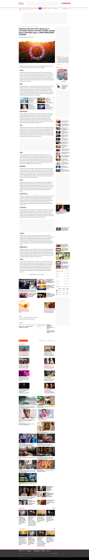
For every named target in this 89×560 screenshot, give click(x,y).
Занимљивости (44, 8)
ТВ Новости (55, 8)
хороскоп (20, 317)
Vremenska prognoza (59, 271)
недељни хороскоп (26, 317)
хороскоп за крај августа (34, 317)
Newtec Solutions (64, 558)
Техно (49, 8)
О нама (51, 553)
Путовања (36, 8)
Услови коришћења (55, 553)
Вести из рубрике (22, 528)
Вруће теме (21, 322)
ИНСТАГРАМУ (37, 274)
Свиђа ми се (41, 340)
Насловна (20, 8)
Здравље (24, 8)
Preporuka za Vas (21, 300)
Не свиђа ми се (50, 340)
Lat (68, 3)
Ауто (52, 8)
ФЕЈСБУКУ (42, 274)
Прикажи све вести (60, 64)
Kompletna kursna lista (66, 286)
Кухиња (32, 8)
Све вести (57, 119)
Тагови (20, 315)
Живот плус (28, 8)
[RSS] (69, 119)
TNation (69, 558)
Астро (40, 8)
